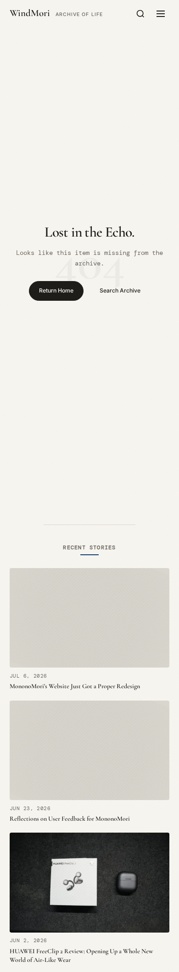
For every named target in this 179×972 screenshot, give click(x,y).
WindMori (30, 13)
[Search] (140, 14)
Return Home (56, 290)
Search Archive (120, 290)
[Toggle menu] (160, 13)
